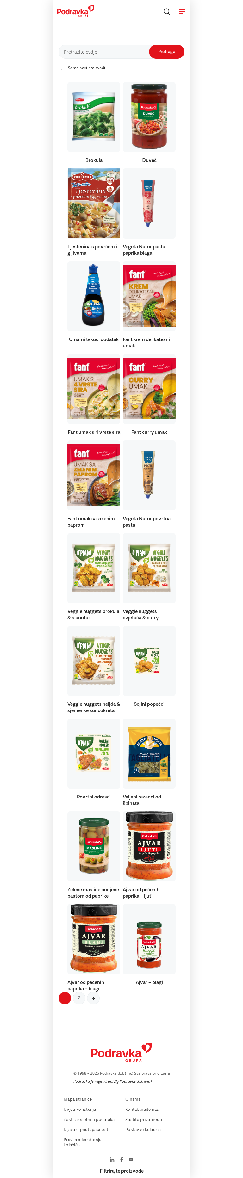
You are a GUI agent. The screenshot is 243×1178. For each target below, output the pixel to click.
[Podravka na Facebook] (121, 1160)
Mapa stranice (78, 1099)
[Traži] (167, 11)
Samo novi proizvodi (86, 67)
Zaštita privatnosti (143, 1119)
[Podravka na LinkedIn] (112, 1160)
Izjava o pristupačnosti (86, 1130)
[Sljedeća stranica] (93, 998)
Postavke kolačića (143, 1130)
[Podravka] (75, 15)
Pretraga (166, 52)
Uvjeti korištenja (80, 1109)
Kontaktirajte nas (142, 1109)
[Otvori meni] (182, 11)
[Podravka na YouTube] (131, 1160)
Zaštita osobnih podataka (89, 1119)
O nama (133, 1099)
